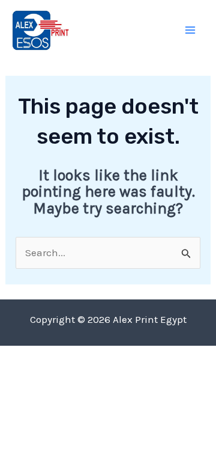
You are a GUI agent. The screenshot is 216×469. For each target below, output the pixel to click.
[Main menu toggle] (191, 30)
